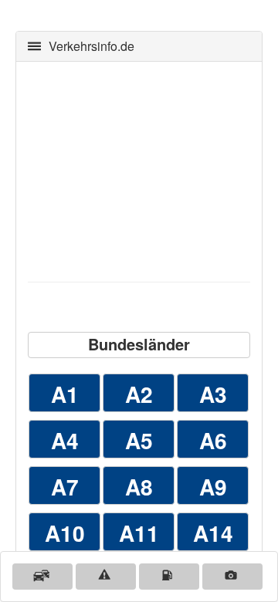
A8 (139, 486)
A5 (139, 440)
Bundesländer (139, 344)
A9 (213, 486)
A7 (65, 486)
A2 (139, 394)
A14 (213, 533)
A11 (139, 533)
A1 (65, 394)
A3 (213, 394)
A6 (213, 440)
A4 (65, 440)
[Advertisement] (139, 169)
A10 (65, 533)
